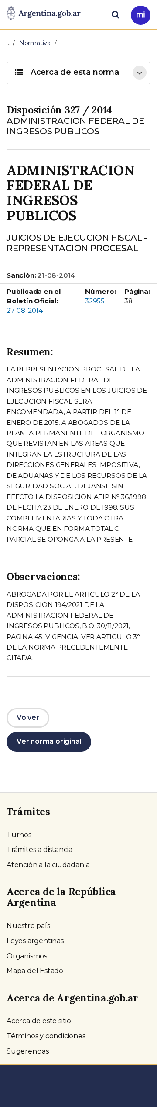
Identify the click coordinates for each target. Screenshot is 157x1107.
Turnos (19, 835)
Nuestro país (28, 925)
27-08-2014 (25, 310)
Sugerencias (28, 1051)
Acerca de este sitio (39, 1021)
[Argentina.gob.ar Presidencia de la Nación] (44, 14)
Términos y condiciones (46, 1036)
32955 (95, 301)
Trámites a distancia (39, 849)
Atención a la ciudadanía (48, 865)
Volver (28, 717)
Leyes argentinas (35, 941)
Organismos (27, 956)
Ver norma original (49, 741)
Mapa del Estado (35, 971)
